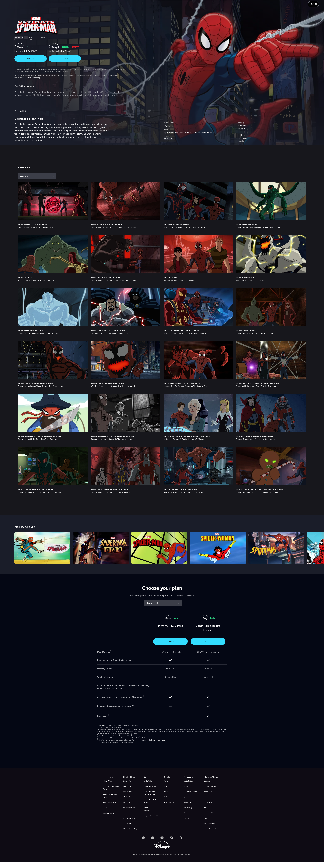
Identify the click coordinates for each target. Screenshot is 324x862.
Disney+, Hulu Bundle (150, 786)
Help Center (127, 802)
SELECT (30, 58)
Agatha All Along (209, 823)
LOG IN (313, 4)
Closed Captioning (129, 818)
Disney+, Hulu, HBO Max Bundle (151, 801)
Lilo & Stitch (208, 802)
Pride (185, 813)
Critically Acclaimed (190, 792)
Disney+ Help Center (158, 740)
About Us (126, 813)
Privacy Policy (107, 781)
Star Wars (167, 797)
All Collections (188, 781)
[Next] (319, 547)
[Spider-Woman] (218, 548)
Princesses (187, 818)
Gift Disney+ (127, 823)
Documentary (188, 808)
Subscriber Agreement (110, 802)
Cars (205, 818)
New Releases (127, 792)
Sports (186, 797)
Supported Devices (129, 808)
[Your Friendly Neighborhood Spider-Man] (42, 548)
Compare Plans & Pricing (151, 816)
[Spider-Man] (159, 548)
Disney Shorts (188, 802)
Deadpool (207, 781)
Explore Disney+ (128, 781)
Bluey (205, 808)
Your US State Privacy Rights (110, 796)
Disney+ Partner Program (131, 829)
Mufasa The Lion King (211, 829)
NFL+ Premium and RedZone (149, 809)
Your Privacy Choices (109, 808)
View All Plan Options (24, 86)
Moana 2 (206, 797)
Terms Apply (102, 725)
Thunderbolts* (208, 813)
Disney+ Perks (127, 786)
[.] (143, 837)
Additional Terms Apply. (32, 78)
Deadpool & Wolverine (211, 786)
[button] (131, 777)
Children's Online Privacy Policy (111, 787)
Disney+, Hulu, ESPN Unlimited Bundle (150, 793)
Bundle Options (148, 781)
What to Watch (128, 797)
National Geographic (170, 802)
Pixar (165, 786)
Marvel (166, 792)
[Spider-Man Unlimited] (101, 548)
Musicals (186, 786)
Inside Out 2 (208, 792)
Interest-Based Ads (109, 813)
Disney (166, 781)
